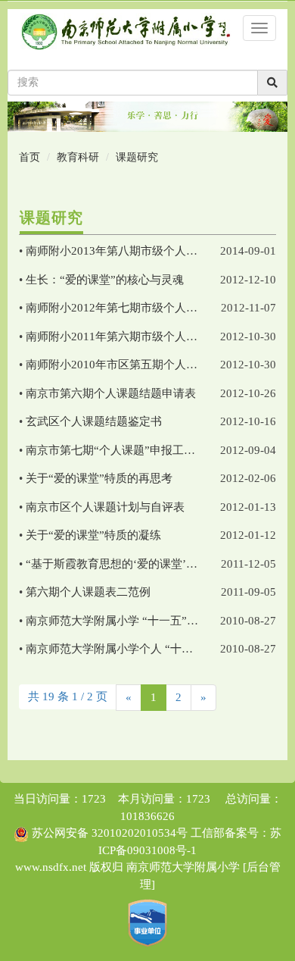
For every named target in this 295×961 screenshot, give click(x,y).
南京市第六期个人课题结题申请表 (111, 393)
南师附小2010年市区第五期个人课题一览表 (134, 364)
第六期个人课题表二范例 (88, 592)
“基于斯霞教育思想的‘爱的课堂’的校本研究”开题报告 (159, 564)
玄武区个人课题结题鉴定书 (94, 421)
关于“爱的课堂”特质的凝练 (93, 535)
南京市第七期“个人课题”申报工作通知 (122, 450)
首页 (29, 157)
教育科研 (78, 157)
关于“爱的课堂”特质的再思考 (99, 478)
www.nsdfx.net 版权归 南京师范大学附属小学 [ (131, 867)
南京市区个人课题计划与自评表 (105, 507)
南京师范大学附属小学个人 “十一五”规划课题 (140, 649)
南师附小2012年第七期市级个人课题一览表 (134, 308)
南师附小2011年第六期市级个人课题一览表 (134, 336)
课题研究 (137, 157)
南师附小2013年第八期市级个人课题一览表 (134, 251)
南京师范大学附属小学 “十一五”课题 (118, 621)
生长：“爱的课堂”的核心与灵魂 (105, 280)
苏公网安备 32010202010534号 (110, 833)
